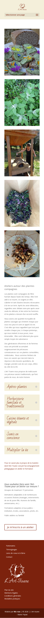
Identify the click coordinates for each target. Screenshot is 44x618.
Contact (9, 557)
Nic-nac (17, 611)
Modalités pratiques (12, 599)
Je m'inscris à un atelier (20, 527)
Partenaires (10, 546)
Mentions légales (11, 593)
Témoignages (11, 549)
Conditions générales (12, 596)
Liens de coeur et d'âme (15, 553)
